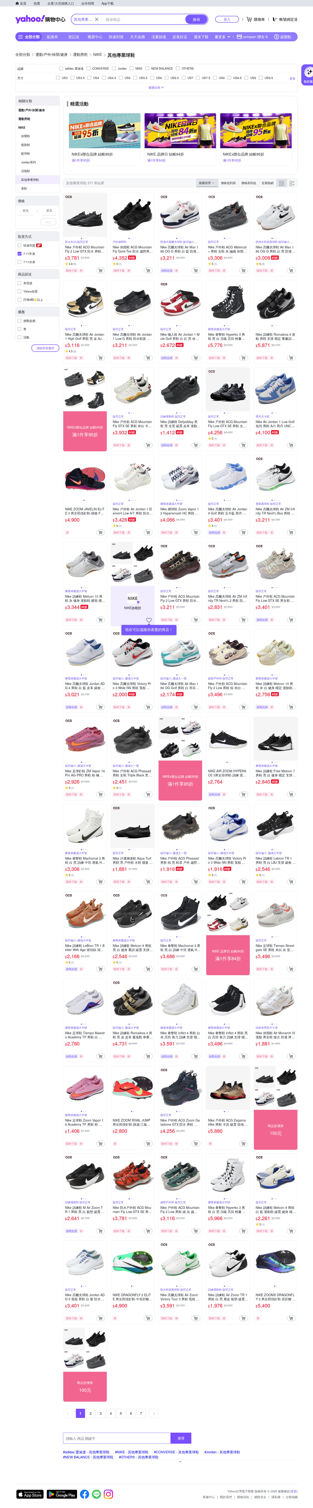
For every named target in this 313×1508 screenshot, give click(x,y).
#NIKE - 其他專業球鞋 (131, 1451)
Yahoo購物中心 (40, 19)
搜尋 (181, 1438)
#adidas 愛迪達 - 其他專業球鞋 (86, 1451)
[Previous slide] (66, 215)
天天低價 (137, 36)
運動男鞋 (24, 118)
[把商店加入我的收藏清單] (149, 620)
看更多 (220, 36)
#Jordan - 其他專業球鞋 (222, 1451)
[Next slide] (104, 215)
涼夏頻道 (158, 36)
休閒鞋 (25, 136)
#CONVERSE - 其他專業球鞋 (176, 1451)
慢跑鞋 (25, 144)
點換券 (52, 36)
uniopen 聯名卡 (255, 36)
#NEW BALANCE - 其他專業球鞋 (88, 1456)
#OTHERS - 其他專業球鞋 (139, 1456)
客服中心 (209, 1497)
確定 (48, 222)
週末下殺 (201, 36)
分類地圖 (292, 1497)
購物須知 (243, 1497)
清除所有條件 (45, 348)
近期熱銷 (268, 183)
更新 (294, 1491)
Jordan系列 (28, 162)
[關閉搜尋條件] (96, 19)
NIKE (21, 127)
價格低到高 (228, 183)
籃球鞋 (25, 153)
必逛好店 (180, 36)
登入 (227, 19)
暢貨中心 (95, 36)
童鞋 (24, 188)
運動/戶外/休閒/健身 (31, 110)
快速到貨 (116, 36)
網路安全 (260, 1497)
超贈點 (285, 36)
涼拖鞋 (25, 171)
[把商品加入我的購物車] (100, 270)
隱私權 (276, 1497)
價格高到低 (248, 183)
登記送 (73, 36)
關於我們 (226, 1497)
